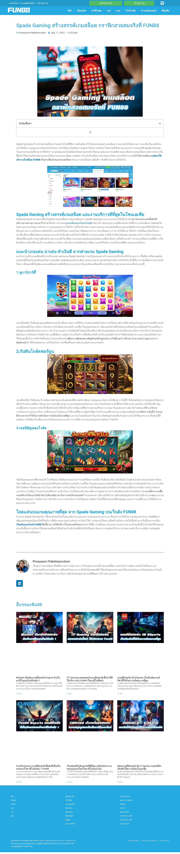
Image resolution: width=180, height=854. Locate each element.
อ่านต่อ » (19, 694)
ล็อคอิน (67, 820)
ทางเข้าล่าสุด (124, 824)
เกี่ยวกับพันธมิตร (133, 841)
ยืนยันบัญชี (69, 816)
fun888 (122, 804)
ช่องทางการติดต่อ (126, 800)
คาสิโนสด (96, 10)
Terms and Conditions (149, 841)
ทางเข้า (122, 808)
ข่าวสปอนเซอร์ (148, 10)
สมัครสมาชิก (69, 796)
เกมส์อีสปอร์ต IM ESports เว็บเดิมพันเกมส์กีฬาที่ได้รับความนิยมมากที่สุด (138, 679)
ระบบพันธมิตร (27, 3)
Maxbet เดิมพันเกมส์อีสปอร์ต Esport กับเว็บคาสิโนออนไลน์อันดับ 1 (38, 679)
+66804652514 (70, 841)
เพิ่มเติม (165, 10)
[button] (160, 123)
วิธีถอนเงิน (68, 812)
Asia (12, 816)
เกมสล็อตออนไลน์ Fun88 (79, 223)
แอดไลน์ (13, 3)
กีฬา (70, 10)
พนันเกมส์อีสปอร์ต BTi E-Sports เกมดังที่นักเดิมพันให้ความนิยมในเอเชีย (139, 767)
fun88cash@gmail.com (52, 841)
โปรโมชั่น (131, 10)
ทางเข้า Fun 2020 (126, 816)
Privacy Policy (164, 841)
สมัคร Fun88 (124, 812)
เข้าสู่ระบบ (43, 3)
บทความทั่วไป (70, 824)
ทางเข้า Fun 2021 (126, 820)
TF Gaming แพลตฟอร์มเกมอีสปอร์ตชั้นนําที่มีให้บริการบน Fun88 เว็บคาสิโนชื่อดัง (90, 679)
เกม (109, 10)
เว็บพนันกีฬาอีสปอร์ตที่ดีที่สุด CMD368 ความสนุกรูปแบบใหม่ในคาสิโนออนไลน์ (89, 767)
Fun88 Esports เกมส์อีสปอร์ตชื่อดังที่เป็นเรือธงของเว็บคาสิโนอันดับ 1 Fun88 (38, 767)
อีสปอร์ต (81, 10)
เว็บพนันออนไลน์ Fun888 (29, 524)
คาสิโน (13, 804)
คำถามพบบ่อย (125, 796)
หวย (118, 10)
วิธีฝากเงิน (68, 808)
